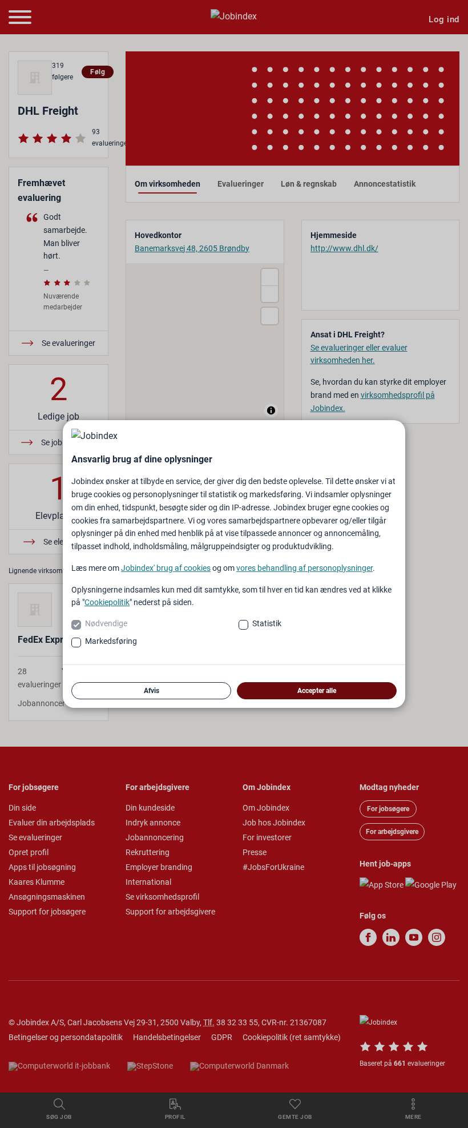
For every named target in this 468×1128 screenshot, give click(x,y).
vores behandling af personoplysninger (304, 568)
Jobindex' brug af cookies (166, 568)
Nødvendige (106, 623)
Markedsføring (111, 641)
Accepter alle (316, 691)
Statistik (266, 623)
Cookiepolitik (107, 602)
